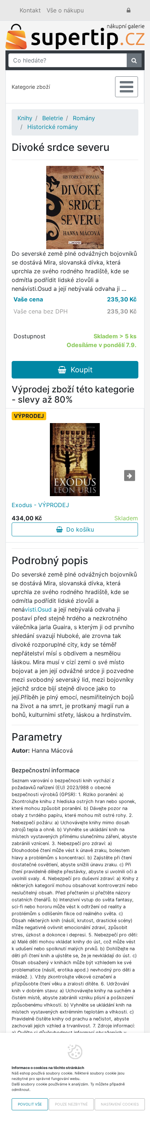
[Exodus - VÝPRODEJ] (74, 459)
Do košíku (78, 529)
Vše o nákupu (65, 10)
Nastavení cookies (120, 1104)
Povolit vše (30, 1104)
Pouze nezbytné (71, 1104)
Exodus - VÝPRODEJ (40, 505)
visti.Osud (38, 609)
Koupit (79, 369)
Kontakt (30, 10)
